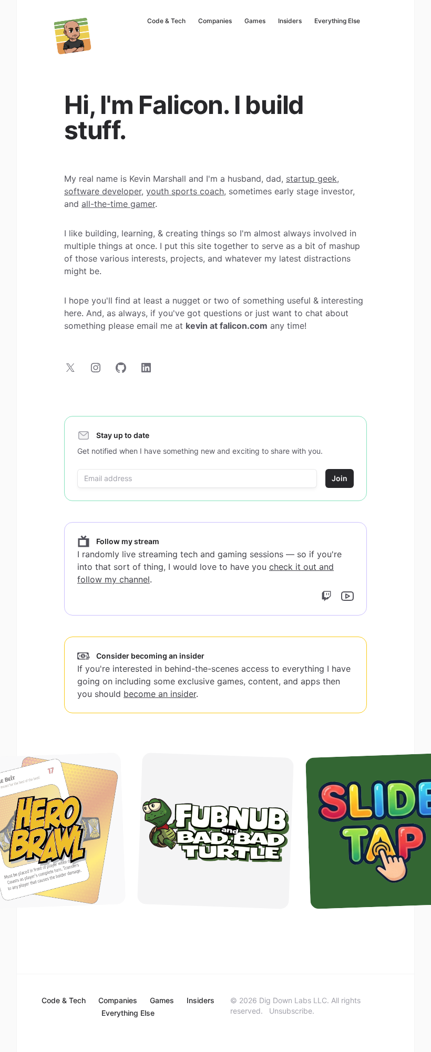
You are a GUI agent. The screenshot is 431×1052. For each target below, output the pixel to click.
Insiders (290, 21)
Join (339, 478)
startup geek (311, 178)
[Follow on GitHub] (120, 367)
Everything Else (337, 21)
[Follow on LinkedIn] (146, 367)
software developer (102, 191)
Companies (215, 21)
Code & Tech (166, 21)
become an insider (160, 694)
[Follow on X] (70, 367)
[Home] (72, 36)
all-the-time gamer (118, 204)
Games (254, 21)
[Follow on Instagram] (95, 367)
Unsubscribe (290, 1010)
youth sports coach (185, 191)
